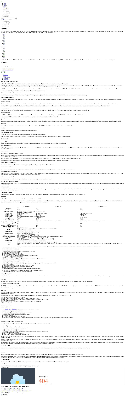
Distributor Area (6, 9)
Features (4, 76)
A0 (15, 309)
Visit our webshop (28, 390)
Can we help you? (5, 367)
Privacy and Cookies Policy (8, 390)
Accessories (5, 78)
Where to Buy (5, 7)
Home (2, 19)
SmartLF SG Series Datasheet (8, 68)
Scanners (5, 19)
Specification (5, 75)
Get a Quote (3, 46)
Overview (5, 73)
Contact (15, 390)
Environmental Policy (20, 390)
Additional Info (6, 79)
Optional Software (6, 77)
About (4, 3)
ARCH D (6, 309)
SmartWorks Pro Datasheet (8, 70)
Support (4, 6)
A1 (9, 309)
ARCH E (13, 309)
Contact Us (5, 8)
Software (5, 5)
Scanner (4, 4)
